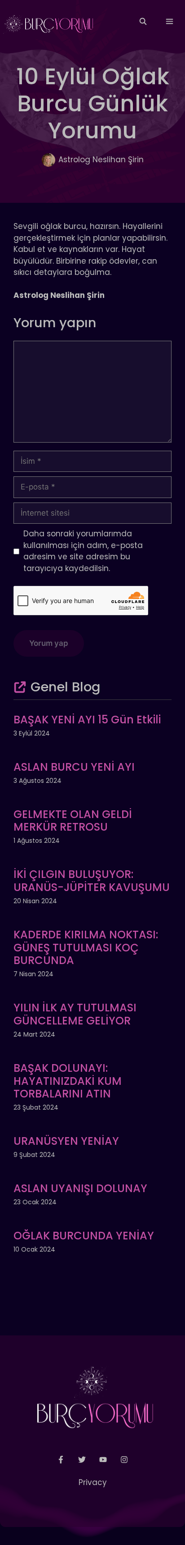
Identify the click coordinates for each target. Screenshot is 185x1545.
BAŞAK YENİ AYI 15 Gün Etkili (87, 719)
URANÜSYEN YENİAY (66, 1141)
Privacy (93, 1482)
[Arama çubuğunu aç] (142, 21)
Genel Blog (66, 687)
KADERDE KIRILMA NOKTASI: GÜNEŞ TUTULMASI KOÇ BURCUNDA (85, 947)
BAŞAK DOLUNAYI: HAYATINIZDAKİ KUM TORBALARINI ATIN (67, 1081)
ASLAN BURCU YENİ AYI (74, 766)
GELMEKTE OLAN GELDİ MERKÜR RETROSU (72, 821)
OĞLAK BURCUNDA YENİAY (83, 1235)
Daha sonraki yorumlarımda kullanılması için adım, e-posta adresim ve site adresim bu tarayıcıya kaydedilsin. (83, 551)
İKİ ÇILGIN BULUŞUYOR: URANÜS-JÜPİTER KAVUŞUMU (91, 881)
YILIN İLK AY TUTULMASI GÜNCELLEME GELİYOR (75, 1014)
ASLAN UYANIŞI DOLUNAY (80, 1188)
